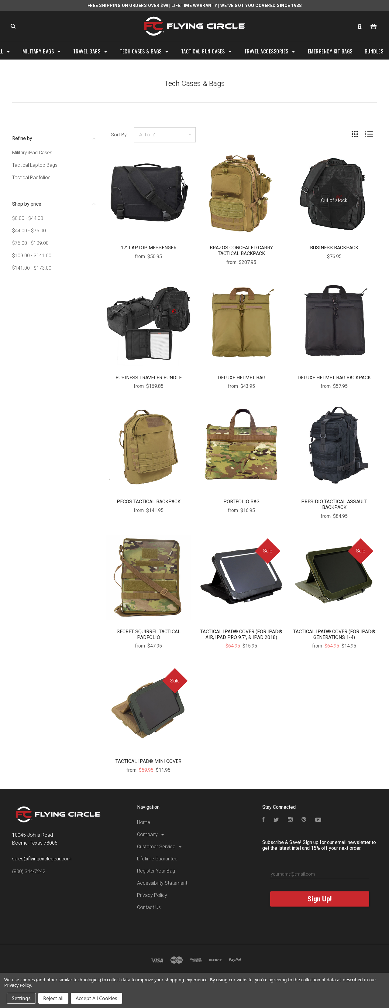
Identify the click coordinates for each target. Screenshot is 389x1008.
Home (143, 822)
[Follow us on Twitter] (276, 820)
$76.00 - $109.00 (30, 243)
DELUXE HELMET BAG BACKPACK (334, 378)
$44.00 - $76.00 (29, 231)
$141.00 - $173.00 (31, 268)
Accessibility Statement (162, 883)
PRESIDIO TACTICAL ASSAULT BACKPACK (334, 504)
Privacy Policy (152, 895)
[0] (373, 26)
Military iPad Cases (32, 152)
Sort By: (119, 135)
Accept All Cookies (96, 998)
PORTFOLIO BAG (241, 501)
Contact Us (149, 907)
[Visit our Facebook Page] (263, 820)
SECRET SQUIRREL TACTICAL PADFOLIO (149, 634)
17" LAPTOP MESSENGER (149, 248)
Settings (21, 998)
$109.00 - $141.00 (31, 255)
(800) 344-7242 (28, 871)
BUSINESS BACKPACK (334, 248)
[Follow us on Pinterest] (303, 820)
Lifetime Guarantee (157, 859)
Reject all (53, 998)
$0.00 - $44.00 (27, 218)
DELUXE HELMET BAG (241, 378)
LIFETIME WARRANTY (194, 5)
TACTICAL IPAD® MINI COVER (148, 761)
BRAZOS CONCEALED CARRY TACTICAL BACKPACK (241, 250)
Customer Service (157, 846)
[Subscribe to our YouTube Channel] (318, 820)
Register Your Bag (156, 871)
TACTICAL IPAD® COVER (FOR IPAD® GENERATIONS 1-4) (334, 634)
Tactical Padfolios (31, 177)
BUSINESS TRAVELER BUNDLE (148, 378)
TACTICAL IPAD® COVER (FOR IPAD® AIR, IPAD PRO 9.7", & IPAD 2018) (241, 634)
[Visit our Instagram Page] (290, 820)
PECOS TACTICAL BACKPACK (149, 501)
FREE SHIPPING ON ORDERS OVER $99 (128, 5)
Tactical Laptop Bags (34, 165)
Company (148, 834)
